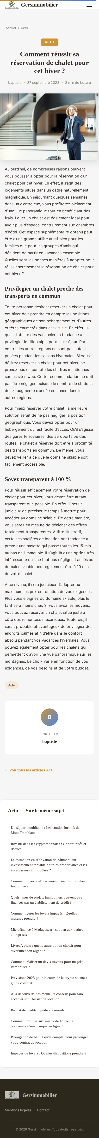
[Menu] (89, 5)
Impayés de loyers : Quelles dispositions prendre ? (48, 1053)
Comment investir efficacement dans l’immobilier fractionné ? (48, 883)
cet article (57, 327)
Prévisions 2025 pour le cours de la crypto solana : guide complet (49, 980)
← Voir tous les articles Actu (30, 770)
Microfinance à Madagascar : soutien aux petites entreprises (47, 932)
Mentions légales (18, 1110)
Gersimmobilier (39, 4)
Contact (43, 1110)
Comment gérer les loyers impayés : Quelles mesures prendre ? (44, 915)
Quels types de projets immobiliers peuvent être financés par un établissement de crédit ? (46, 899)
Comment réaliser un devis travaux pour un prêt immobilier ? (47, 964)
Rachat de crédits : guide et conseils (37, 1010)
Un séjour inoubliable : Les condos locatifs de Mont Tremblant (45, 830)
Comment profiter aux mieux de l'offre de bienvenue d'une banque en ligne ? (42, 1023)
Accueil (11, 28)
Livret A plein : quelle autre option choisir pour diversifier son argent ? (46, 948)
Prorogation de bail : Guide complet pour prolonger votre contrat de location (49, 1039)
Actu (24, 28)
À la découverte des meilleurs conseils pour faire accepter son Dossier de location (47, 996)
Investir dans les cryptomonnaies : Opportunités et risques (48, 846)
